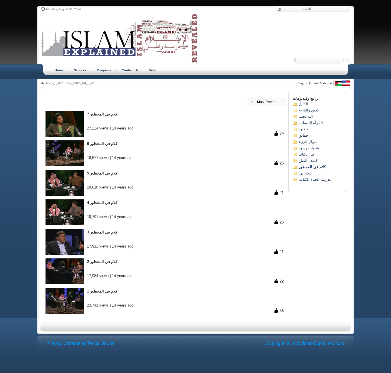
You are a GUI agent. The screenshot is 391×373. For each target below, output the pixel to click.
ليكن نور (305, 173)
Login (308, 8)
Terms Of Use (100, 343)
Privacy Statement (65, 343)
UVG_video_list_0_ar (79, 83)
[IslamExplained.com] (119, 38)
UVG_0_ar (53, 83)
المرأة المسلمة (311, 123)
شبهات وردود (309, 148)
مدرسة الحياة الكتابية (315, 179)
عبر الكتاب (307, 154)
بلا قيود (304, 129)
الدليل (303, 104)
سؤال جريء (308, 142)
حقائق (303, 135)
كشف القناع (308, 160)
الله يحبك (306, 116)
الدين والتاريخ (309, 110)
